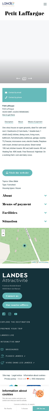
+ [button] (3, 231)
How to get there (8, 115)
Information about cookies (34, 375)
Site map (6, 375)
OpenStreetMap (43, 262)
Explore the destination (15, 322)
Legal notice (17, 375)
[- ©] (24, 51)
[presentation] (18, 78)
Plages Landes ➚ (16, 356)
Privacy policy (10, 379)
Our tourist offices (17, 305)
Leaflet (34, 262)
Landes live (7, 335)
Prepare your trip (12, 329)
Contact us (12, 296)
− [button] (3, 234)
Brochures (12, 349)
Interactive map (10, 342)
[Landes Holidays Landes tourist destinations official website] (8, 4)
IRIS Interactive (38, 379)
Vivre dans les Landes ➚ (20, 363)
